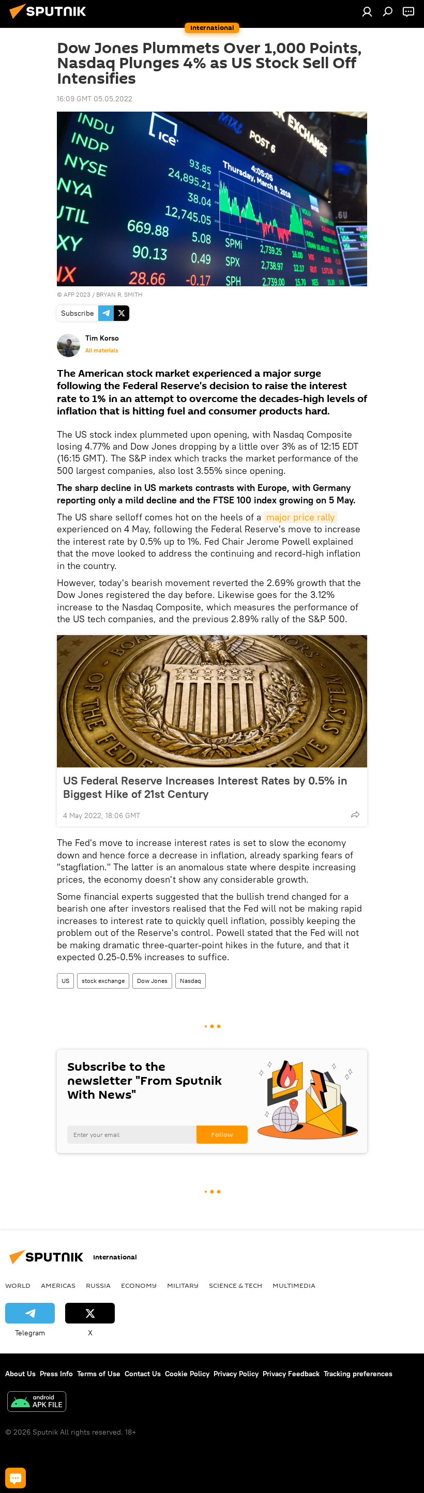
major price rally (300, 517)
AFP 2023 (77, 294)
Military (183, 1285)
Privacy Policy (236, 1373)
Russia (98, 1285)
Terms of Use (98, 1373)
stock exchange (103, 980)
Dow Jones (152, 980)
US (65, 980)
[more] (355, 814)
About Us (20, 1373)
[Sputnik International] (50, 20)
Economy (139, 1285)
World (18, 1285)
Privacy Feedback (291, 1373)
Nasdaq (190, 980)
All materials (101, 350)
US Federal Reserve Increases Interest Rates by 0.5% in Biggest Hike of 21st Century (205, 787)
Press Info (56, 1373)
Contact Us (143, 1373)
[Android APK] (37, 1402)
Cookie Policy (187, 1373)
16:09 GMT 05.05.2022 (94, 98)
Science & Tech (235, 1285)
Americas (58, 1285)
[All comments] (15, 1478)
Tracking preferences (358, 1373)
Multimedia (293, 1285)
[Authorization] (367, 11)
